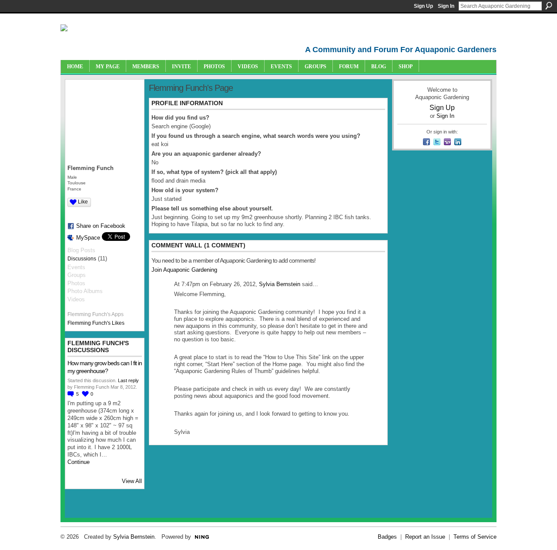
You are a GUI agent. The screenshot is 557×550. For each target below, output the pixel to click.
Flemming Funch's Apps (95, 314)
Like (83, 202)
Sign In (446, 6)
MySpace (88, 237)
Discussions (81, 259)
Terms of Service (475, 536)
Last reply (128, 380)
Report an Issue (425, 536)
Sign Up (423, 6)
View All (132, 481)
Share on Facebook (100, 226)
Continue (78, 462)
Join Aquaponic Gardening (184, 270)
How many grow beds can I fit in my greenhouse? (104, 367)
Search (548, 6)
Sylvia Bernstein (279, 284)
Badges (387, 536)
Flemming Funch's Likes (95, 323)
